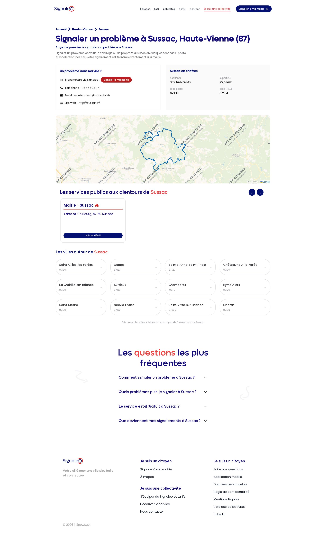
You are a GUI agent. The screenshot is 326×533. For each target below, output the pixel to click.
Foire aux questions (228, 469)
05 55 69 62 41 (91, 88)
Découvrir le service (155, 504)
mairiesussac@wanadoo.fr (92, 95)
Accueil (61, 29)
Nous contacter (152, 511)
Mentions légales (226, 499)
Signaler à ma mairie (251, 9)
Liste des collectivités (230, 507)
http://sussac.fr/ (89, 103)
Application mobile (228, 477)
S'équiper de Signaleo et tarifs (163, 496)
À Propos (147, 477)
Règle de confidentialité (231, 492)
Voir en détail (93, 235)
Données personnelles (230, 484)
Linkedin (219, 514)
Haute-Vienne (82, 29)
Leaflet (265, 181)
